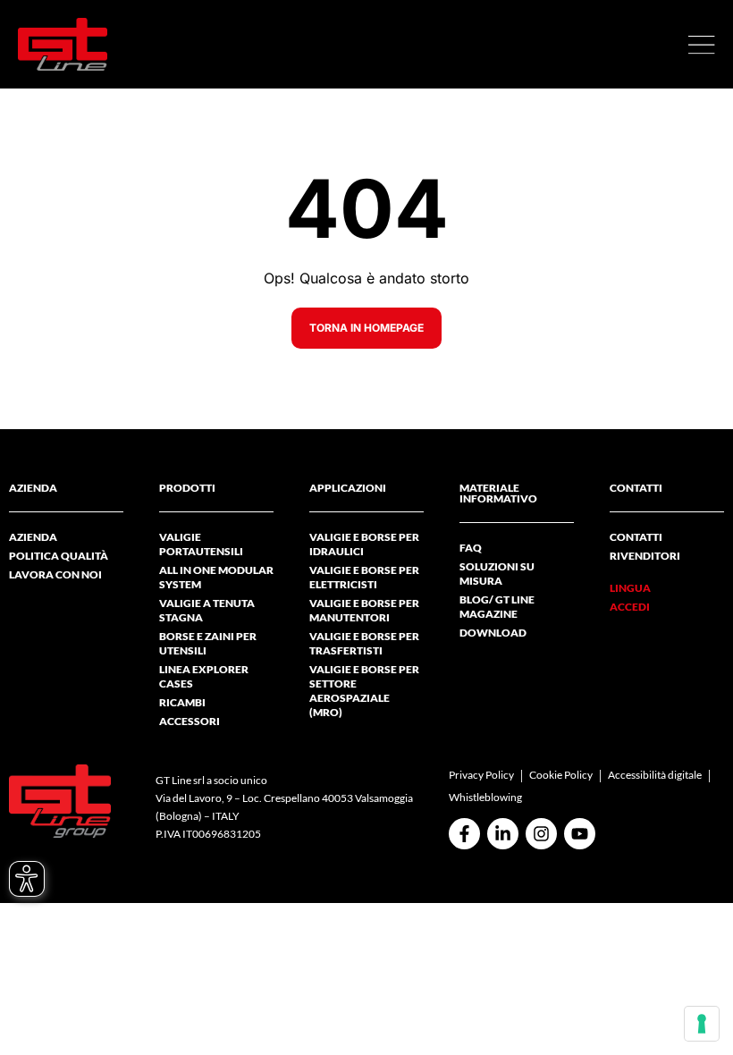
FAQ (470, 547)
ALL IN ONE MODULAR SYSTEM (216, 577)
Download (493, 632)
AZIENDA (33, 537)
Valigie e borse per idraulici (364, 544)
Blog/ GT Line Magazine (497, 606)
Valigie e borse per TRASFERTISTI (364, 643)
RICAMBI (182, 702)
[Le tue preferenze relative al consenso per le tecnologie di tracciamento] (702, 1024)
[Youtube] (579, 833)
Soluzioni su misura (497, 573)
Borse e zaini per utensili (208, 643)
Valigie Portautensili (201, 544)
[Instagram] (541, 833)
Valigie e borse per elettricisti (364, 577)
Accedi (630, 606)
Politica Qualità (58, 555)
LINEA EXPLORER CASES (204, 676)
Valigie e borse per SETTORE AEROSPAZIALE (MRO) (364, 691)
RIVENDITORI (645, 555)
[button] (701, 44)
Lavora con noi (55, 574)
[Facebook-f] (464, 833)
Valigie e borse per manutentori (364, 610)
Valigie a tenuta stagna (207, 610)
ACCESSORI (189, 721)
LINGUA (630, 588)
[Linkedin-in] (502, 833)
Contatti (636, 537)
